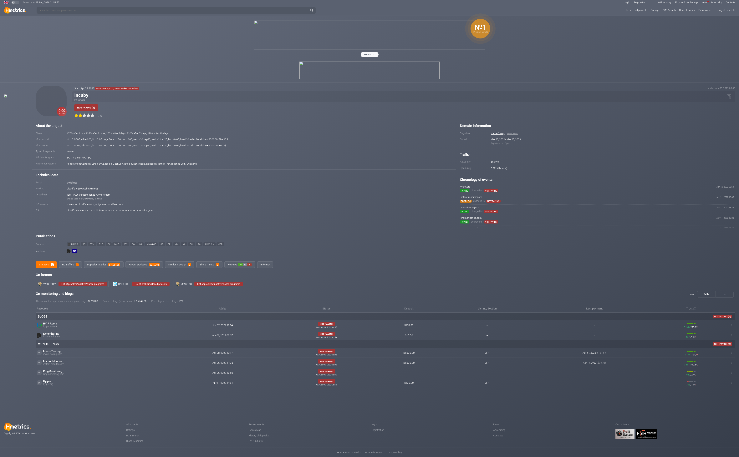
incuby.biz (79, 99)
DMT (116, 244)
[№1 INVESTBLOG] (369, 48)
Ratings (655, 10)
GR (162, 244)
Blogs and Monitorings (686, 2)
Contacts (730, 2)
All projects (641, 10)
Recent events (687, 10)
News (704, 2)
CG (133, 244)
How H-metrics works (349, 452)
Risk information (374, 452)
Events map (704, 10)
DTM (92, 244)
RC (84, 244)
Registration (640, 2)
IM (140, 244)
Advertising (716, 2)
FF (169, 244)
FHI (191, 244)
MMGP (74, 244)
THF (101, 244)
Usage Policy (395, 452)
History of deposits (725, 10)
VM (176, 244)
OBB (220, 244)
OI (109, 244)
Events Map (254, 430)
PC (199, 244)
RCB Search (669, 10)
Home (628, 10)
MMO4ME (151, 244)
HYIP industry (664, 2)
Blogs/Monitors (134, 441)
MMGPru (209, 244)
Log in (627, 2)
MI (184, 244)
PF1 (125, 244)
